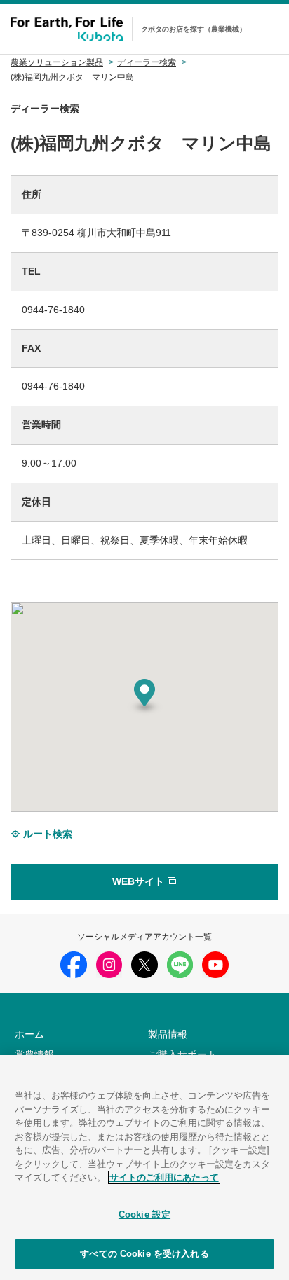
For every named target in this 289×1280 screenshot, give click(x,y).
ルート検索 (46, 833)
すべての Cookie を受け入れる (144, 1253)
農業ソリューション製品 (57, 62)
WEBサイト (139, 881)
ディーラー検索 (146, 62)
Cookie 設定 (144, 1214)
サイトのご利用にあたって (164, 1177)
